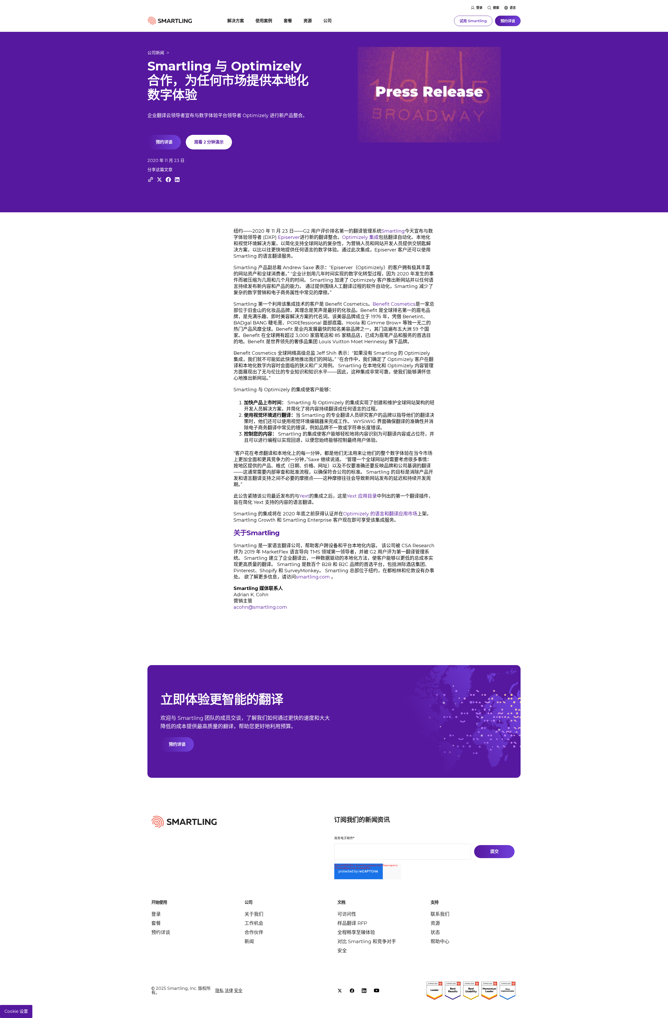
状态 (435, 932)
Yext (304, 496)
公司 (327, 20)
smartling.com (313, 577)
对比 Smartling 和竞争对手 (366, 941)
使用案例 (263, 20)
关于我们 (253, 914)
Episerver (289, 237)
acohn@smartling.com (260, 607)
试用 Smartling (473, 21)
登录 (479, 8)
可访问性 (346, 914)
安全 (342, 951)
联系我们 (440, 914)
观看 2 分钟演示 (209, 142)
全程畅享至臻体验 (356, 932)
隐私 (219, 990)
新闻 (249, 941)
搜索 (496, 8)
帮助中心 (440, 941)
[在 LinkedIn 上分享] (177, 179)
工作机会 (253, 923)
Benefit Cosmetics (394, 304)
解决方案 (235, 20)
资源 (307, 20)
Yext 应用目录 (362, 496)
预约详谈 (507, 21)
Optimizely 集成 (360, 237)
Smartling (393, 231)
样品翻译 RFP (352, 923)
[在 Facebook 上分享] (168, 179)
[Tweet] (159, 179)
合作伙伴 (253, 932)
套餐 (288, 20)
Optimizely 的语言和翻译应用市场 (380, 514)
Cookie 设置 (16, 1011)
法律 (229, 990)
